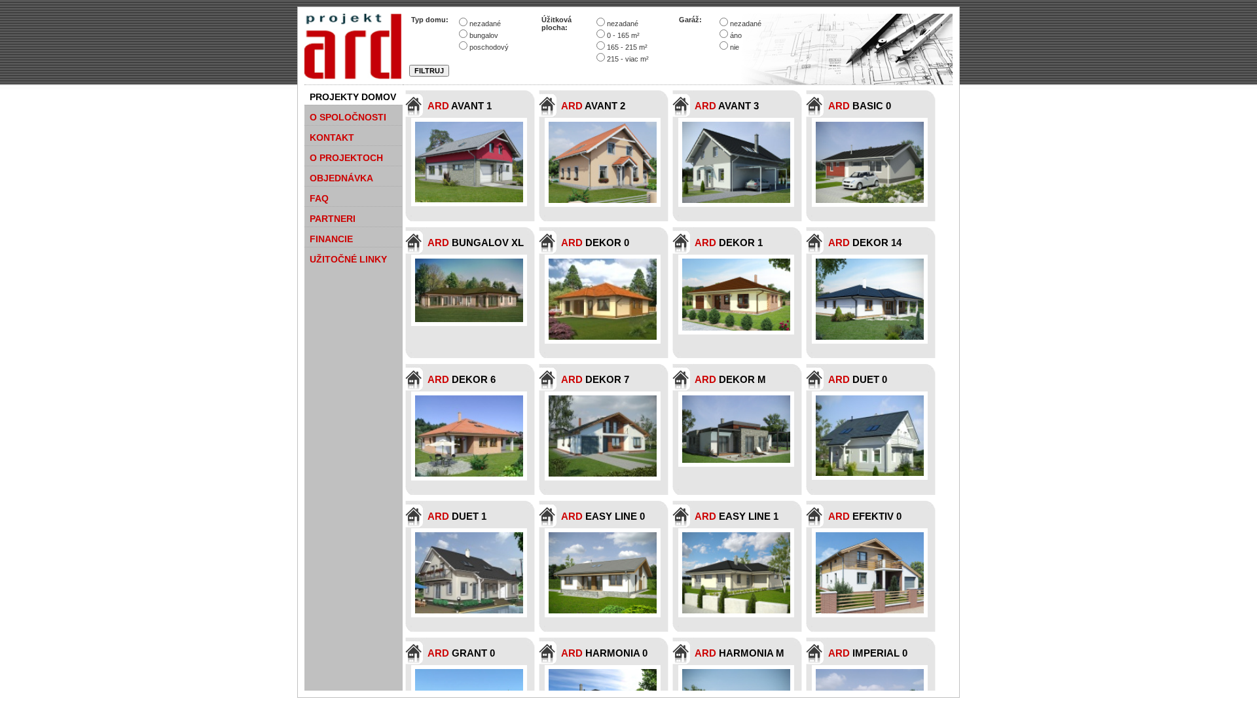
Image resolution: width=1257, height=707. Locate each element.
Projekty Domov (353, 97)
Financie (331, 239)
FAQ (319, 198)
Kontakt (332, 137)
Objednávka (341, 178)
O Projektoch (346, 158)
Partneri (332, 218)
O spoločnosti (348, 117)
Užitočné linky (348, 259)
